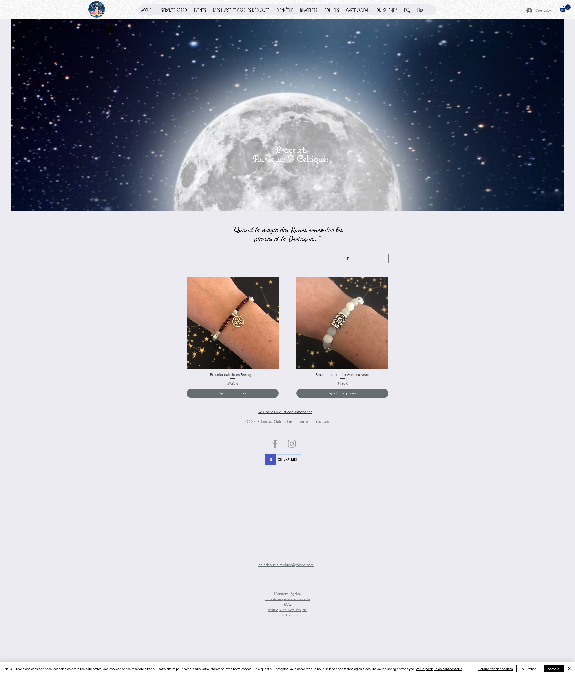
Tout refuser (528, 669)
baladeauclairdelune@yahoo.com (286, 565)
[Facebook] (275, 443)
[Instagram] (291, 443)
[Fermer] (569, 668)
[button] (284, 9)
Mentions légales (287, 594)
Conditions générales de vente (287, 599)
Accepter (554, 669)
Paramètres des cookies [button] (495, 669)
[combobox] (366, 258)
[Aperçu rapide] (233, 323)
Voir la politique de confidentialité (439, 669)
